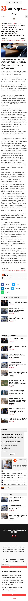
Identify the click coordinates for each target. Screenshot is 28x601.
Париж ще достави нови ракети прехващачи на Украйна (18, 301)
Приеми (14, 595)
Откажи (14, 598)
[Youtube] (15, 14)
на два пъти (4, 86)
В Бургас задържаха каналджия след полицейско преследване (17, 318)
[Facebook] (12, 14)
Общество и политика (20, 25)
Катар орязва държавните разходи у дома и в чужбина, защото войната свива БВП (17, 392)
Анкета (4, 429)
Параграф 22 (6, 494)
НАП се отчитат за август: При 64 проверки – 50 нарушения (18, 419)
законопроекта (13, 64)
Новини (11, 25)
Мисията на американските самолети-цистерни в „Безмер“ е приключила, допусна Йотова (17, 411)
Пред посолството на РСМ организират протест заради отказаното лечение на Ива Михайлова (17, 401)
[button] (14, 19)
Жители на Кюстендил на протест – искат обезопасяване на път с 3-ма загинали (17, 383)
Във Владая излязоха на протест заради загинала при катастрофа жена (17, 310)
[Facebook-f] (12, 535)
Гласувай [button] (12, 454)
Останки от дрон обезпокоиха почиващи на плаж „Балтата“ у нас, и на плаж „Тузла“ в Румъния (18, 373)
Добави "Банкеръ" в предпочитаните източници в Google (14, 278)
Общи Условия (11, 590)
